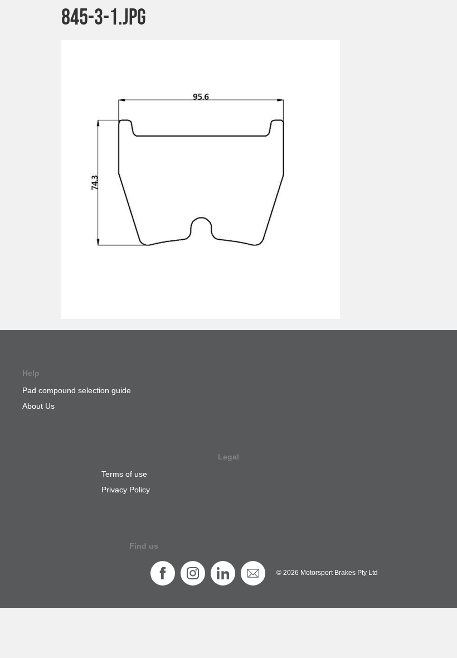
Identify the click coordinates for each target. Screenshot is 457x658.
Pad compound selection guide (76, 390)
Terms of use (124, 474)
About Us (38, 405)
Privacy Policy (125, 489)
